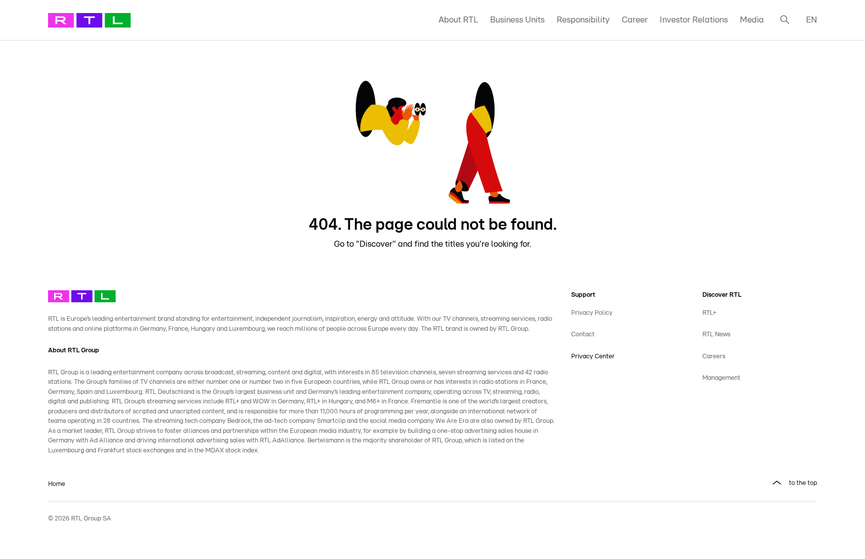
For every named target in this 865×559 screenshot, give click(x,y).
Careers (713, 356)
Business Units (517, 20)
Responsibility (583, 20)
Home (56, 484)
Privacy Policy (592, 313)
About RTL (458, 20)
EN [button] (811, 20)
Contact (583, 334)
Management (721, 378)
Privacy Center (593, 356)
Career (635, 20)
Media (752, 20)
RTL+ (709, 313)
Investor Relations (694, 20)
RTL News (716, 334)
